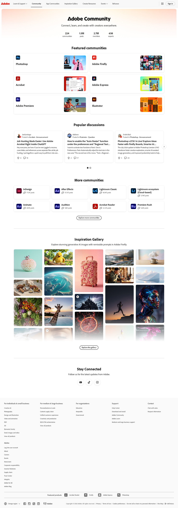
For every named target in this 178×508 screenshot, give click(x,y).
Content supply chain (47, 412)
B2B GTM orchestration (47, 422)
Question (91, 137)
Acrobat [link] (32, 137)
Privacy (98, 504)
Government (80, 415)
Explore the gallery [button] (89, 347)
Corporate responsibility (12, 465)
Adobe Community (118, 415)
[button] (162, 4)
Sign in (170, 3)
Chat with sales (153, 408)
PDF (5, 422)
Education (79, 408)
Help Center (116, 408)
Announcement (42, 137)
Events (103, 3)
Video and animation (10, 419)
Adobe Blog (7, 486)
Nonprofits (79, 412)
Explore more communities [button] (89, 218)
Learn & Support (19, 3)
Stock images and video (11, 433)
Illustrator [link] (83, 137)
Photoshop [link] (134, 137)
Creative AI (7, 408)
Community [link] (36, 3)
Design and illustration (11, 415)
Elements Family (9, 429)
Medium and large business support (123, 422)
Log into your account (11, 448)
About (6, 451)
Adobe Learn (116, 419)
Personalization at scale (47, 408)
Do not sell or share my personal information (141, 504)
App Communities (52, 3)
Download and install (118, 412)
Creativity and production (48, 419)
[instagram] (29, 503)
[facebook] (24, 503)
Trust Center (8, 476)
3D (5, 426)
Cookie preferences (119, 504)
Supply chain (8, 472)
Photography (8, 412)
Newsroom (7, 462)
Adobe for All (8, 483)
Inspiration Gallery (71, 3)
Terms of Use (107, 504)
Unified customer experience (49, 415)
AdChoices (170, 504)
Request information (154, 412)
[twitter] (34, 503)
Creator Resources (89, 3)
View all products (9, 436)
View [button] (37, 275)
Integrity (7, 479)
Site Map (160, 504)
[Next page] (164, 147)
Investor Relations (10, 469)
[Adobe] (5, 3)
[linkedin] (38, 503)
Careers (6, 455)
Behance (115, 3)
